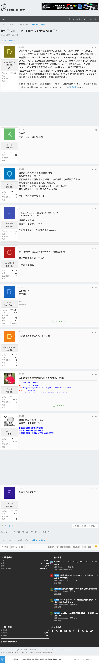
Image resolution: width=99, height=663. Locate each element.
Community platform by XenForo (22, 650)
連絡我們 (51, 547)
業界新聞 (57, 594)
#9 (96, 416)
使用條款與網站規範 (63, 547)
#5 (96, 248)
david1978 (6, 35)
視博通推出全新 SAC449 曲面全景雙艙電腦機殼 (76, 589)
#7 (96, 332)
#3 (96, 169)
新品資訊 (57, 583)
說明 (84, 547)
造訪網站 (13, 323)
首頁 (89, 547)
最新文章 (58, 557)
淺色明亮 (5, 547)
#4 (96, 209)
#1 (96, 47)
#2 (96, 130)
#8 (96, 374)
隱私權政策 (76, 547)
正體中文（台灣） (17, 547)
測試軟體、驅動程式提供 (63, 569)
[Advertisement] (49, 109)
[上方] (93, 547)
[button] (3, 19)
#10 (95, 488)
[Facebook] (97, 651)
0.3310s (32, 652)
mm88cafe (44, 568)
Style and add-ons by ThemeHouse (59, 650)
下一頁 (11, 40)
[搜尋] (96, 19)
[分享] (92, 47)
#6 (96, 287)
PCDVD (72, 87)
